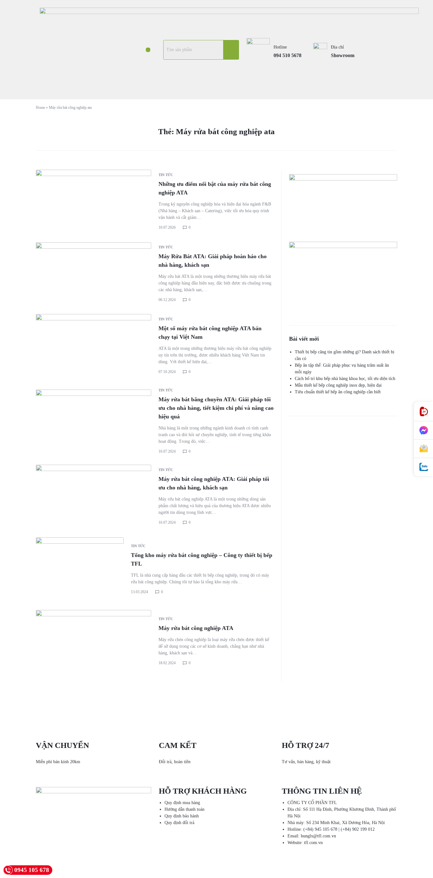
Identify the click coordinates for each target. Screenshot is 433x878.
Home (40, 107)
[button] (147, 50)
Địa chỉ (337, 47)
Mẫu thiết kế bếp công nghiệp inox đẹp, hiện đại (338, 385)
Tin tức (165, 175)
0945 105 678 (31, 870)
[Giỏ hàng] (381, 49)
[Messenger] (423, 430)
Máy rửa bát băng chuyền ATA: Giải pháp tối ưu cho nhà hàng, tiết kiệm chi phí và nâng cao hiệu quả (216, 408)
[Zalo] (423, 467)
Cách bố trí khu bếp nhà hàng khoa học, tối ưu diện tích (345, 378)
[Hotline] (423, 411)
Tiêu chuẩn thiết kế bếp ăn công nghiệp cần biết (338, 392)
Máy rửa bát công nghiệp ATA (195, 628)
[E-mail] (423, 449)
